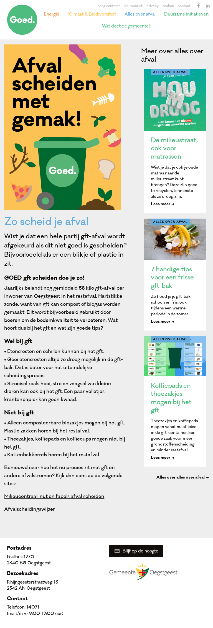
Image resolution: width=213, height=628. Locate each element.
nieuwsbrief (133, 6)
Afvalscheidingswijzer (29, 509)
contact (184, 6)
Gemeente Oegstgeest (143, 571)
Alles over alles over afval (180, 478)
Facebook (198, 5)
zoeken (168, 6)
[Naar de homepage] (22, 19)
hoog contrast (109, 6)
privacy (152, 6)
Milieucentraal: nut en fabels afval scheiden (54, 496)
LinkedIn (207, 5)
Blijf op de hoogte (140, 551)
